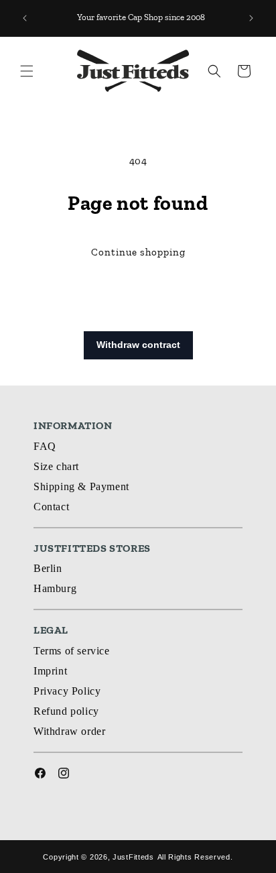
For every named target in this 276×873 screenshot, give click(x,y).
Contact (51, 506)
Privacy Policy (66, 691)
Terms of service (71, 650)
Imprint (50, 671)
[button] (27, 71)
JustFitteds (133, 857)
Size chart (56, 466)
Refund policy (66, 711)
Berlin (47, 568)
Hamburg (54, 588)
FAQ (44, 446)
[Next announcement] (251, 18)
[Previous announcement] (25, 18)
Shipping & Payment (81, 486)
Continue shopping (138, 252)
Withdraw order (69, 731)
